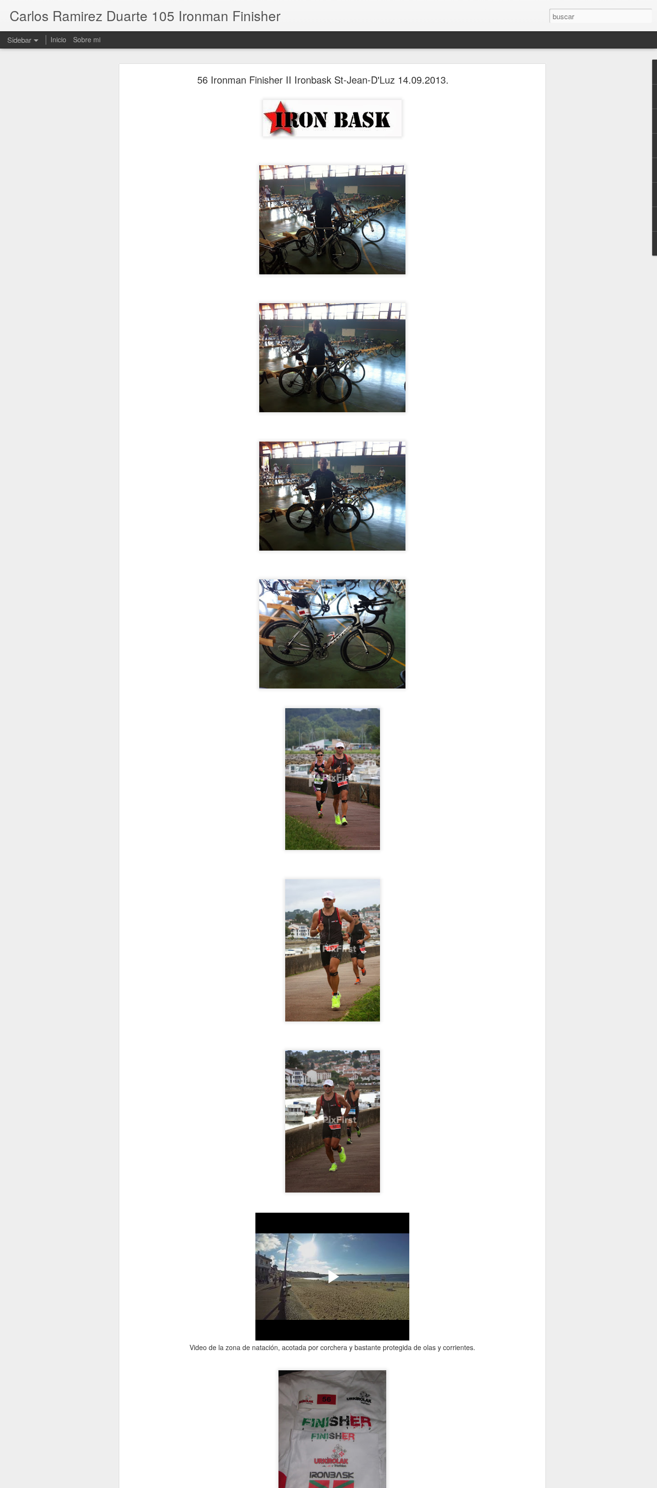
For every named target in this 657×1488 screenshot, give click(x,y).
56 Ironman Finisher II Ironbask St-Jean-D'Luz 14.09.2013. (323, 79)
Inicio (58, 39)
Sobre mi (87, 39)
